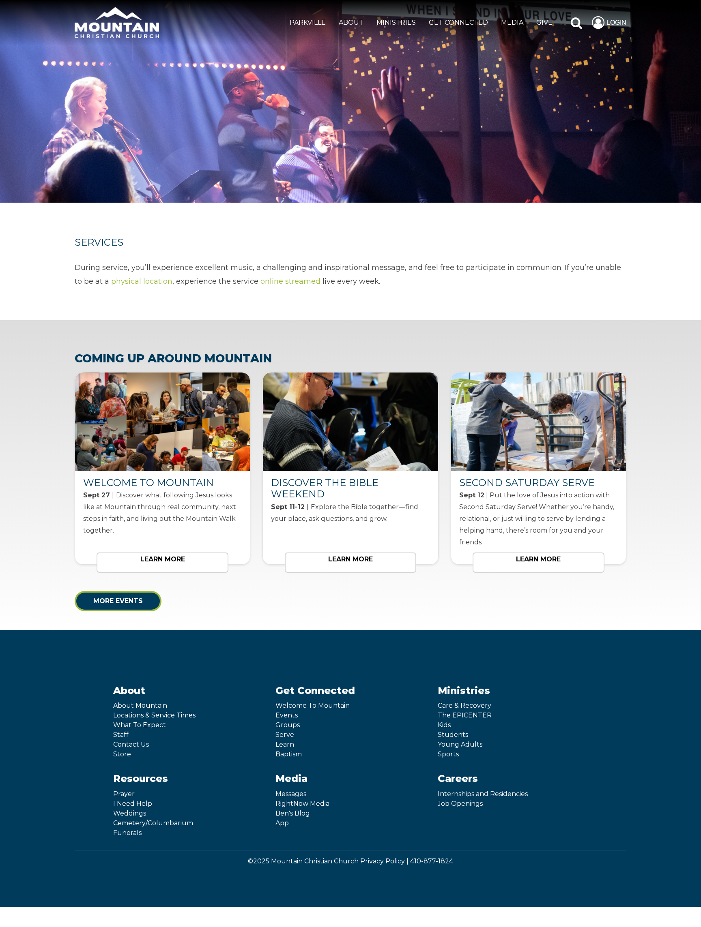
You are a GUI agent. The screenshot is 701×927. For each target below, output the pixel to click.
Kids (444, 725)
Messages (290, 794)
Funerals (127, 833)
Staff (121, 735)
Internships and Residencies (483, 794)
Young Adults (460, 744)
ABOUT (351, 22)
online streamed (290, 281)
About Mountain (140, 705)
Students (453, 735)
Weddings (129, 813)
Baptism (288, 754)
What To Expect (139, 725)
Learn (284, 744)
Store (122, 754)
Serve (284, 735)
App (282, 823)
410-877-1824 (431, 861)
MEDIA (512, 22)
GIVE (544, 22)
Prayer (124, 794)
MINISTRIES (396, 22)
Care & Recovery (464, 705)
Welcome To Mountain (312, 705)
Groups (287, 725)
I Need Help (132, 803)
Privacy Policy (382, 861)
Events (286, 715)
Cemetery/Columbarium (153, 823)
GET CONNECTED (458, 22)
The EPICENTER (465, 715)
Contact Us (131, 744)
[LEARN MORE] (162, 575)
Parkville (308, 22)
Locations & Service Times (154, 715)
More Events (118, 601)
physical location (141, 281)
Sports (448, 754)
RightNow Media (302, 803)
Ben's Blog (292, 813)
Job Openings (460, 803)
